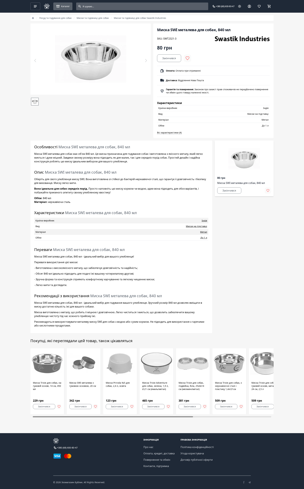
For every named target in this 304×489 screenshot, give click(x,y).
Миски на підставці (196, 226)
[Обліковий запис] (249, 6)
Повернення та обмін (156, 459)
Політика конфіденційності (197, 447)
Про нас (148, 447)
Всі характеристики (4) (169, 132)
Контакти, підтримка (156, 466)
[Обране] (259, 6)
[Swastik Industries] (242, 38)
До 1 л (203, 237)
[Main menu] (35, 6)
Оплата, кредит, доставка (159, 453)
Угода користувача (192, 453)
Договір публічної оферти (196, 459)
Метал (203, 231)
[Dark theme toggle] (239, 6)
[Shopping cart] (269, 6)
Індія (204, 220)
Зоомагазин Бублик (71, 482)
